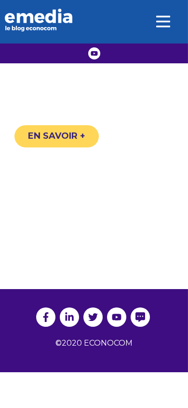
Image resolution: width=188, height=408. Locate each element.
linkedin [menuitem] (69, 317)
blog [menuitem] (140, 317)
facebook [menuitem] (45, 317)
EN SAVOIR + (56, 136)
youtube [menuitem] (116, 317)
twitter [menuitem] (93, 317)
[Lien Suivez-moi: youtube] (94, 53)
